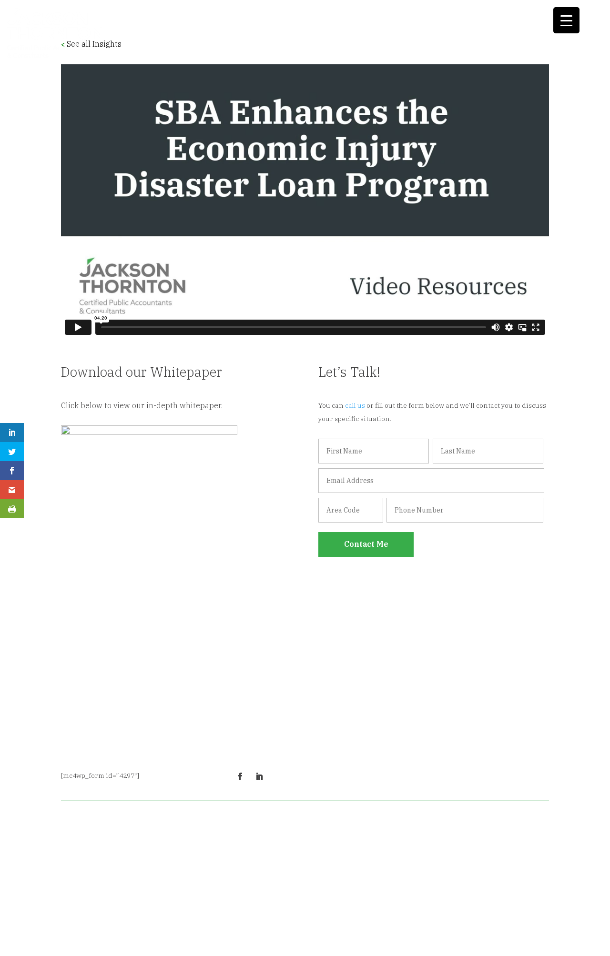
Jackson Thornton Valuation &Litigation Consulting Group (112, 887)
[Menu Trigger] (566, 20)
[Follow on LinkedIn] (259, 776)
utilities (474, 886)
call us (355, 405)
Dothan (477, 899)
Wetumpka (510, 899)
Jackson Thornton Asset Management (127, 832)
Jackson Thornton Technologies (117, 866)
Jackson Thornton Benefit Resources (124, 849)
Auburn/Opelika (436, 899)
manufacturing (325, 886)
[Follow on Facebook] (240, 776)
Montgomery (386, 899)
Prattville (281, 912)
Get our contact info (439, 755)
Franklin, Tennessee (395, 912)
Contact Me (366, 544)
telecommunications (424, 886)
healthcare (370, 886)
